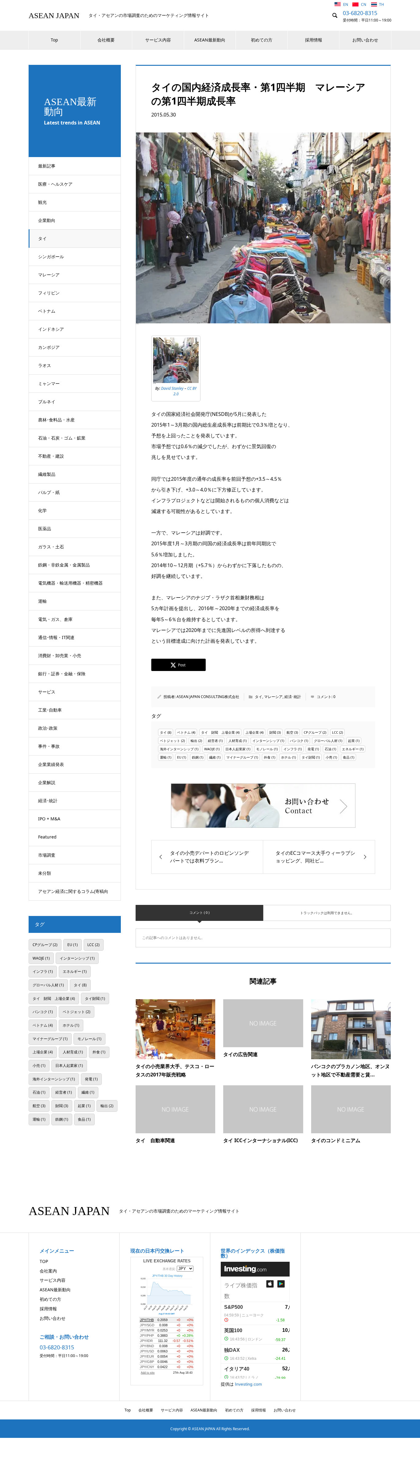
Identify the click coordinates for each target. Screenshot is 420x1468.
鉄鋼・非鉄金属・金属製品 (64, 565)
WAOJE (209, 749)
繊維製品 (46, 474)
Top (54, 40)
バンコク (296, 740)
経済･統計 (47, 800)
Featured (47, 837)
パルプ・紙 (49, 492)
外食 (267, 757)
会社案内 (48, 1271)
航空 (290, 732)
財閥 (272, 732)
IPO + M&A (49, 819)
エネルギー (350, 749)
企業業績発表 (51, 764)
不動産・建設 (51, 456)
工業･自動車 (50, 710)
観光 (42, 202)
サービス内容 (158, 40)
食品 (346, 757)
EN (346, 4)
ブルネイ (46, 401)
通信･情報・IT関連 (56, 637)
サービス (46, 692)
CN (364, 4)
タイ (42, 238)
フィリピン (49, 293)
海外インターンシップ (177, 749)
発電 (310, 749)
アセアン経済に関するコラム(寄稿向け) (73, 894)
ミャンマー (49, 383)
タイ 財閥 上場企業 (218, 732)
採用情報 (313, 40)
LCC (335, 732)
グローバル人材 (326, 740)
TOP (44, 1261)
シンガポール (51, 256)
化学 (42, 510)
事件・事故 (49, 746)
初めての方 (261, 40)
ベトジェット (170, 740)
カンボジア (49, 347)
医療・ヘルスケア (55, 184)
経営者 (213, 740)
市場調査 (46, 855)
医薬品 (44, 528)
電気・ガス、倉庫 (55, 619)
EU (179, 757)
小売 (329, 757)
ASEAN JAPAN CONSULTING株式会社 (207, 696)
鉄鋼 (195, 757)
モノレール (264, 749)
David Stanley (172, 388)
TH (381, 4)
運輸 (42, 601)
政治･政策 (47, 728)
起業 (351, 740)
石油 (328, 749)
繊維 (212, 757)
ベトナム (46, 311)
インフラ (290, 749)
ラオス (44, 365)
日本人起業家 (235, 749)
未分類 (44, 873)
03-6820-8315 (360, 13)
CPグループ (313, 732)
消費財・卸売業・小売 (59, 655)
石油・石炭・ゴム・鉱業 (61, 438)
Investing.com (248, 1384)
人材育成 (235, 740)
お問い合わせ (365, 40)
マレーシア (49, 275)
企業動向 (46, 220)
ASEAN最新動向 (209, 40)
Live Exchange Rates (167, 1261)
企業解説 (46, 782)
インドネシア (51, 329)
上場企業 (252, 732)
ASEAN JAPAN (54, 15)
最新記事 (46, 166)
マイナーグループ (239, 757)
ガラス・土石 (51, 547)
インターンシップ (265, 740)
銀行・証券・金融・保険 (61, 674)
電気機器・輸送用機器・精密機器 (70, 583)
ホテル (286, 757)
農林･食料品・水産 (56, 420)
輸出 (194, 740)
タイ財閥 (308, 757)
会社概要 (106, 40)
